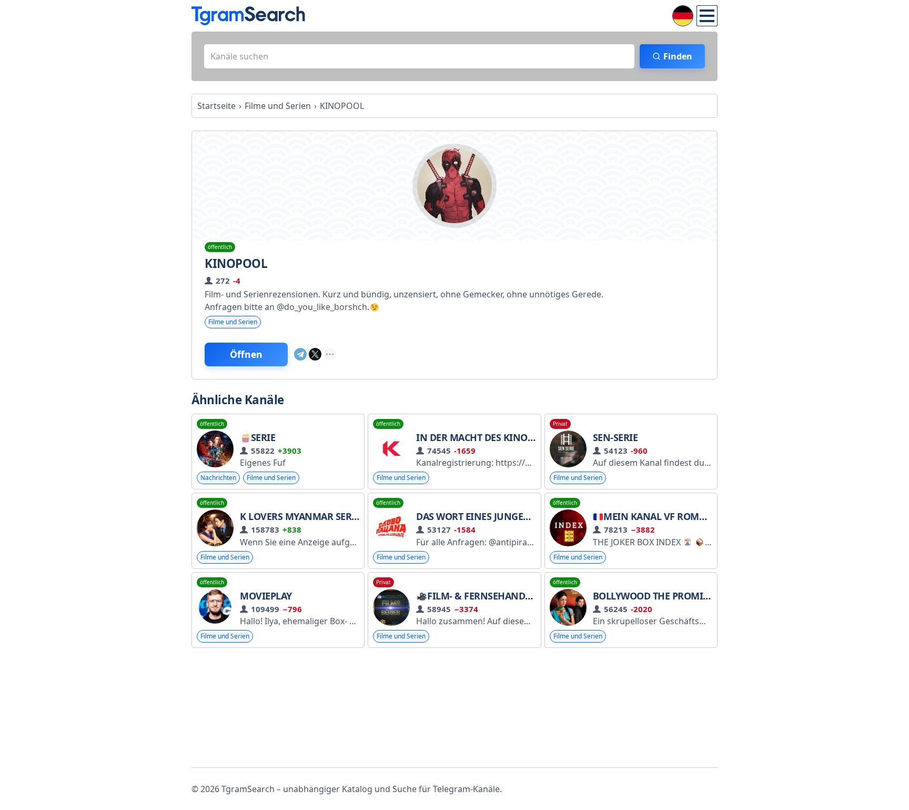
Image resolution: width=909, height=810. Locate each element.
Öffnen (246, 354)
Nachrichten (218, 477)
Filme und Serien (232, 321)
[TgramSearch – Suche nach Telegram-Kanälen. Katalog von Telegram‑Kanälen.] (248, 15)
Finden (677, 56)
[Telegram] (300, 354)
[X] (315, 354)
